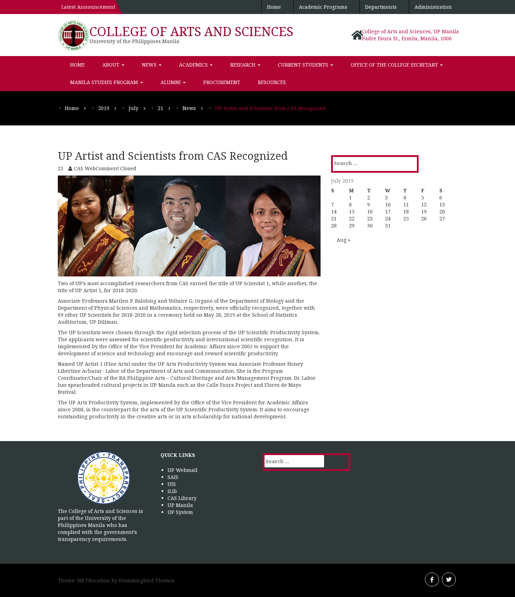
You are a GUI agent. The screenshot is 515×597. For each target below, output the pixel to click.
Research (243, 64)
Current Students (304, 64)
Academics (194, 64)
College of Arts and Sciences (191, 31)
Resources (272, 82)
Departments (381, 7)
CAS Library (182, 498)
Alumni (171, 82)
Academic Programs (323, 7)
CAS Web (85, 168)
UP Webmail (182, 470)
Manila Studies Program (104, 82)
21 (334, 218)
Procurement (221, 82)
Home (274, 7)
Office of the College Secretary (395, 64)
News (150, 64)
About (111, 64)
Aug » (343, 239)
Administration (433, 7)
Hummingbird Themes (146, 580)
